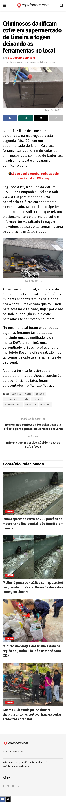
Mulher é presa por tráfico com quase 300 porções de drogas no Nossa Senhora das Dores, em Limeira (33, 587)
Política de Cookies (33, 762)
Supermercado (13, 404)
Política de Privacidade (16, 766)
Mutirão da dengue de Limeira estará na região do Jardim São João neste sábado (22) (32, 650)
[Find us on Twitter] (8, 786)
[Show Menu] (4, 5)
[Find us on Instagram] (18, 786)
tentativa (30, 404)
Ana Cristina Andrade (21, 58)
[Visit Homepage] (33, 5)
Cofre (28, 394)
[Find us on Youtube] (13, 786)
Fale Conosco (10, 762)
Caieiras (16, 394)
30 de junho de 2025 (17, 62)
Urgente (45, 404)
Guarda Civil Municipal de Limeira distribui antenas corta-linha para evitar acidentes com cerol (32, 714)
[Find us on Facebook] (3, 786)
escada (40, 394)
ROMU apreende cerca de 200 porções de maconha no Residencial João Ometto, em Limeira (33, 523)
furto (26, 399)
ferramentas (12, 399)
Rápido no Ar (16, 751)
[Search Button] (61, 5)
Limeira (37, 399)
